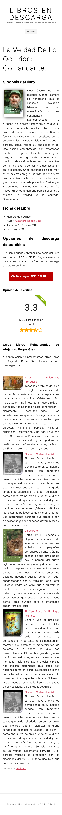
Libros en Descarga (31, 14)
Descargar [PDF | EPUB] (31, 276)
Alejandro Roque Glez (28, 220)
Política (21, 768)
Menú (32, 31)
